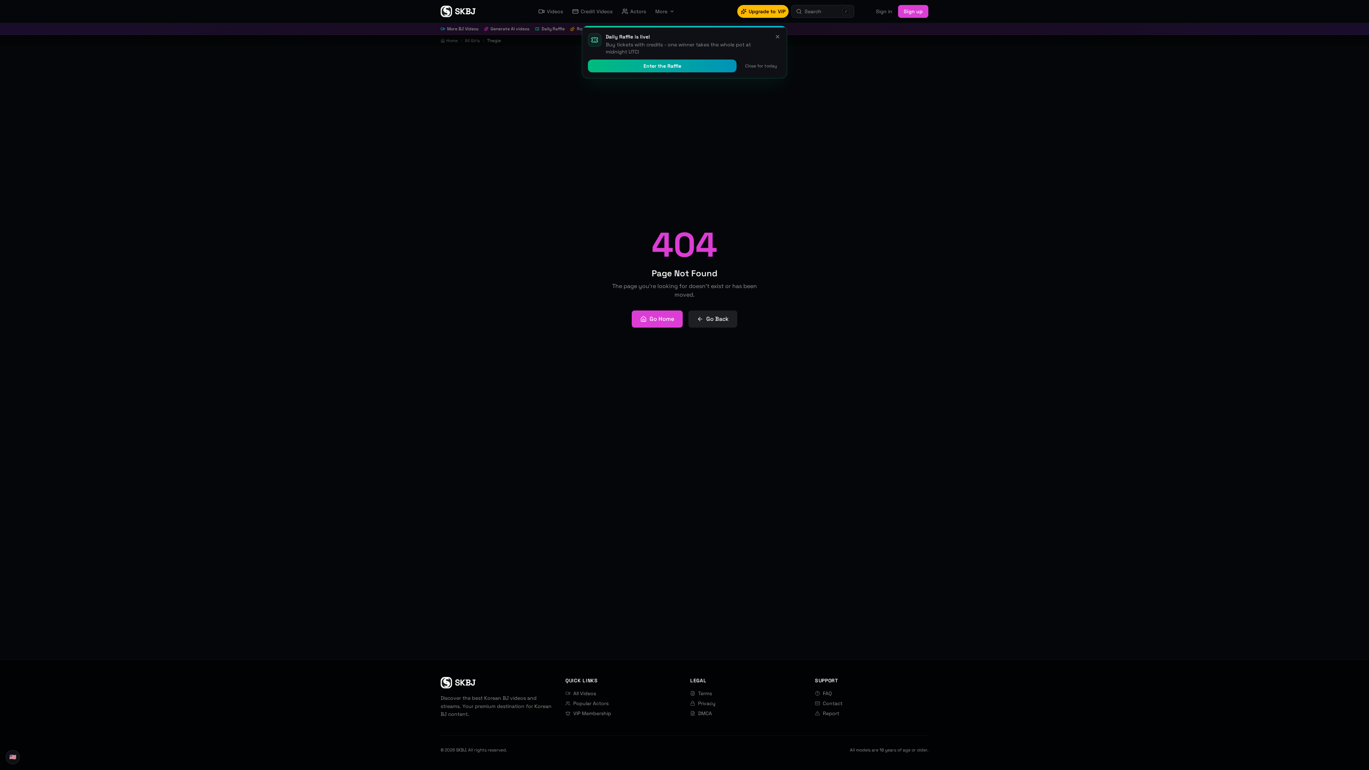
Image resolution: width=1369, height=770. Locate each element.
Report (831, 713)
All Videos (584, 693)
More (661, 11)
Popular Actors (591, 703)
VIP (767, 11)
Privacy (707, 703)
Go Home (662, 319)
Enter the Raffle (662, 66)
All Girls (472, 40)
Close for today (761, 66)
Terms (705, 693)
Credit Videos (596, 11)
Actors (638, 11)
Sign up (913, 11)
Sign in (884, 11)
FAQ (827, 693)
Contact (832, 703)
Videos (555, 11)
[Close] (778, 37)
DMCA (705, 713)
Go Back (717, 319)
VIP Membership (592, 713)
